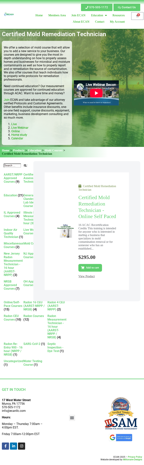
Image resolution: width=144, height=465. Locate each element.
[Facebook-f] (5, 446)
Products (18, 150)
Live (14, 124)
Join (7, 100)
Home (5, 150)
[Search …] (12, 165)
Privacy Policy (135, 457)
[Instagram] (21, 446)
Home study (19, 135)
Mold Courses (53, 150)
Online (15, 131)
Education (34, 150)
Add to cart (92, 267)
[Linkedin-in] (13, 446)
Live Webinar (19, 127)
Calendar (17, 138)
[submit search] (25, 165)
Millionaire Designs (132, 459)
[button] (72, 418)
